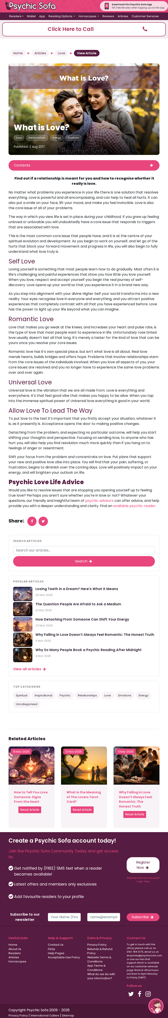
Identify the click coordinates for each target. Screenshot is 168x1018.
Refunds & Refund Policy (99, 951)
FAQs (51, 949)
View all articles (27, 669)
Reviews (108, 16)
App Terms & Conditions (96, 968)
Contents (22, 165)
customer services (146, 966)
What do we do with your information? (101, 976)
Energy (56, 137)
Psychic (65, 695)
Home (18, 53)
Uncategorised (26, 704)
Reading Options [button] (61, 16)
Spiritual (21, 695)
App (42, 16)
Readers (15, 953)
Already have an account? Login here (143, 879)
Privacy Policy (97, 945)
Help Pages (56, 953)
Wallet (31, 16)
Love (61, 53)
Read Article (29, 810)
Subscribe (141, 917)
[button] (84, 29)
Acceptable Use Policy (64, 957)
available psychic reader (134, 505)
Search (81, 561)
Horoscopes (17, 961)
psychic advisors (99, 500)
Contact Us (55, 945)
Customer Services (145, 16)
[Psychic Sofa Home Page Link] (33, 6)
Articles (123, 16)
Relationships (37, 137)
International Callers (45, 1015)
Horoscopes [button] (88, 16)
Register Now (143, 865)
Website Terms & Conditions (99, 959)
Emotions (73, 137)
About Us (15, 949)
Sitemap (68, 1015)
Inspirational (43, 695)
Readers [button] (15, 16)
